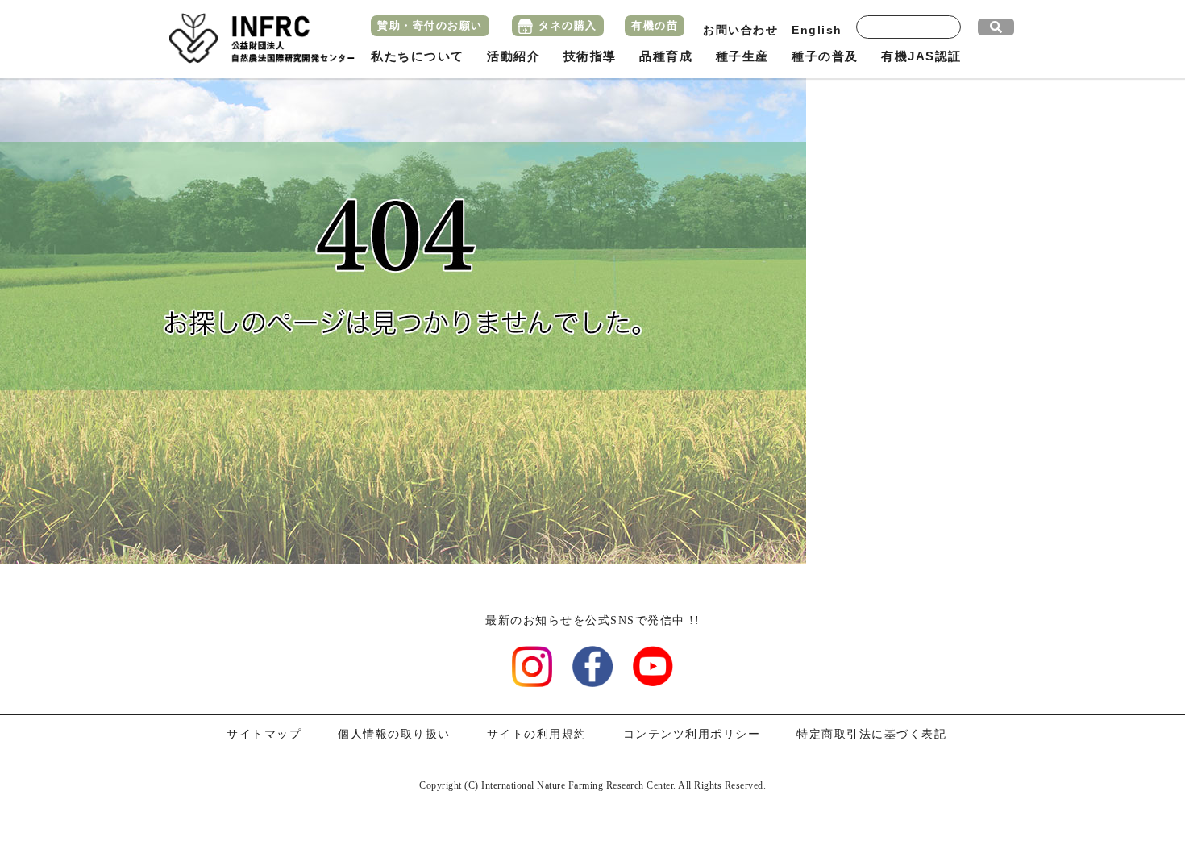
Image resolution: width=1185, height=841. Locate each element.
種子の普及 (825, 56)
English (817, 29)
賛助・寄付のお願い (430, 25)
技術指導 (590, 56)
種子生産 (742, 56)
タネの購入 (567, 25)
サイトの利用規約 (537, 734)
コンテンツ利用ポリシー (692, 734)
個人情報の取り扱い (394, 734)
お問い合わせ (740, 29)
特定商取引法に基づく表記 (871, 734)
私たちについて (417, 56)
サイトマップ (264, 734)
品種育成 (665, 56)
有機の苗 (654, 25)
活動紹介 (513, 56)
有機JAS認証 (921, 56)
